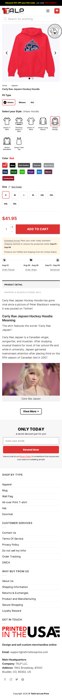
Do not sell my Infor (14, 550)
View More (29, 411)
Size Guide (16, 187)
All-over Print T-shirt (14, 502)
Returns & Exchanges (15, 592)
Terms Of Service (12, 538)
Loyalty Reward (11, 610)
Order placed (8, 269)
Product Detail (13, 285)
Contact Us (9, 532)
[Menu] (48, 11)
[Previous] (7, 53)
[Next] (55, 53)
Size (12, 186)
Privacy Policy (25, 456)
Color (5, 158)
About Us (7, 581)
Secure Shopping (12, 604)
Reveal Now (31, 449)
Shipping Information (15, 586)
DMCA (6, 562)
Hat (4, 508)
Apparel (15, 86)
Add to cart (38, 229)
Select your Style (12, 111)
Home (4, 86)
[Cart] (57, 11)
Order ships (31, 269)
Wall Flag (7, 496)
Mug (4, 490)
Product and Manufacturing (19, 598)
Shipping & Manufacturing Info (22, 292)
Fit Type (6, 95)
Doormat (7, 514)
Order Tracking (11, 556)
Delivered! (55, 269)
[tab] (31, 284)
